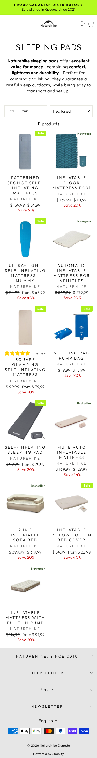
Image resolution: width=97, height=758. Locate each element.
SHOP (47, 690)
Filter (23, 110)
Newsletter (47, 706)
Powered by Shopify (48, 754)
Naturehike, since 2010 (47, 656)
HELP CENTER (47, 673)
